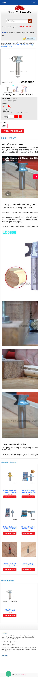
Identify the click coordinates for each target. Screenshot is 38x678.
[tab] (19, 520)
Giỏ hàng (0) (30, 38)
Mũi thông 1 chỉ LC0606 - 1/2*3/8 (10, 610)
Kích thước (4, 122)
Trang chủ (4, 43)
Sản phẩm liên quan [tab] (8, 462)
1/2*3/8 (4, 126)
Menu (4, 3)
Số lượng (5, 117)
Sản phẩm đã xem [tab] (7, 581)
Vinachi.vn (23, 675)
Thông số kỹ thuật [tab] (8, 138)
